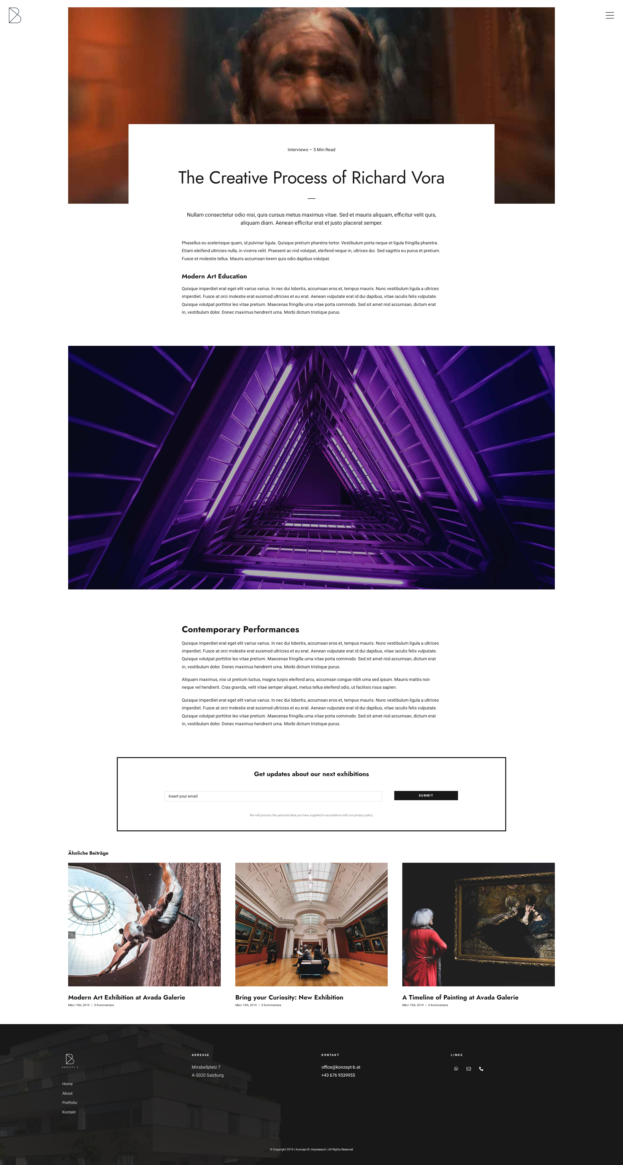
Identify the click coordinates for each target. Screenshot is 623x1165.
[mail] (469, 1069)
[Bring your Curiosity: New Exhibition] (311, 924)
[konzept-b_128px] (15, 9)
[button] (71, 935)
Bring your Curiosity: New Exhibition (289, 997)
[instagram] (471, 1061)
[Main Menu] (610, 15)
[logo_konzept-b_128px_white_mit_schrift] (70, 1055)
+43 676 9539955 (338, 1075)
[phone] (481, 1069)
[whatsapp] (456, 1069)
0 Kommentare (104, 1005)
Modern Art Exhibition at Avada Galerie (126, 997)
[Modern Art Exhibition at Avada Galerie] (144, 924)
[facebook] (453, 1061)
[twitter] (462, 1061)
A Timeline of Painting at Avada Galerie (460, 997)
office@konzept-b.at (340, 1067)
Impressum (318, 1149)
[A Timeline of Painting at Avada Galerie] (478, 924)
